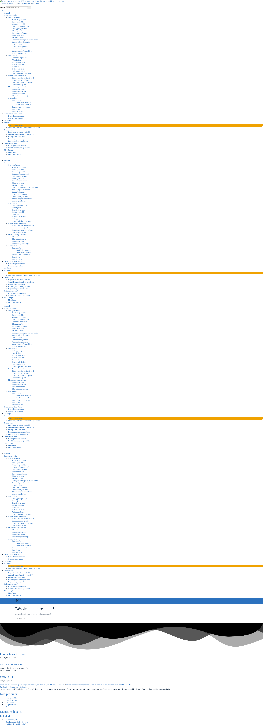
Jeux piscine (12, 55)
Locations (7, 123)
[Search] (29, 7)
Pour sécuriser (17, 111)
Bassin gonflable (18, 64)
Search (2, 8)
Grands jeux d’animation (17, 76)
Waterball (15, 67)
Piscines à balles (18, 38)
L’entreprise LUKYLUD (17, 145)
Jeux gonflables (14, 17)
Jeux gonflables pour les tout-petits (25, 40)
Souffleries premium (23, 103)
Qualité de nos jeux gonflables (19, 148)
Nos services (8, 130)
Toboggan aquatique (19, 58)
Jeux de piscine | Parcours (21, 73)
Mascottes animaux (19, 89)
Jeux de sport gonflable (20, 47)
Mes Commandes (14, 154)
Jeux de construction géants (22, 82)
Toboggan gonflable (19, 29)
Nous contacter (24, 3)
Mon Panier (12, 152)
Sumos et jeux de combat (21, 42)
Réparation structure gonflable (19, 132)
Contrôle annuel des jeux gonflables (21, 134)
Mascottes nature (18, 94)
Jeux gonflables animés (20, 26)
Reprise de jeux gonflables (18, 141)
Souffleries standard (23, 105)
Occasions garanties (15, 118)
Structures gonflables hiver (22, 51)
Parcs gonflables (18, 22)
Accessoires (12, 98)
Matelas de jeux (18, 35)
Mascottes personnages (20, 96)
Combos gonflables (19, 24)
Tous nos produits (10, 15)
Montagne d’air (18, 31)
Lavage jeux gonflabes (16, 137)
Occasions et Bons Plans (13, 114)
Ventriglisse (16, 60)
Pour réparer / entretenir (21, 107)
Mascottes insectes (19, 91)
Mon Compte (9, 150)
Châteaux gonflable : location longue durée (24, 128)
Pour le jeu (16, 109)
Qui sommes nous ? (11, 143)
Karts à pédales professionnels (23, 78)
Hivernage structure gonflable (19, 139)
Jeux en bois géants (19, 85)
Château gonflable (19, 20)
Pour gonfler (16, 100)
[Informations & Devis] (0, 651)
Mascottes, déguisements (17, 87)
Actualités (35, 3)
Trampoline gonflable (20, 49)
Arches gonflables (19, 53)
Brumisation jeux (18, 62)
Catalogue (8, 120)
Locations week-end (15, 125)
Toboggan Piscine (18, 71)
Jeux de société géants (20, 80)
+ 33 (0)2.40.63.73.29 (10, 3)
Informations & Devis (12, 654)
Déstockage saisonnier (16, 116)
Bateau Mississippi (19, 69)
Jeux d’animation (18, 44)
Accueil (7, 13)
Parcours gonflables (19, 33)
